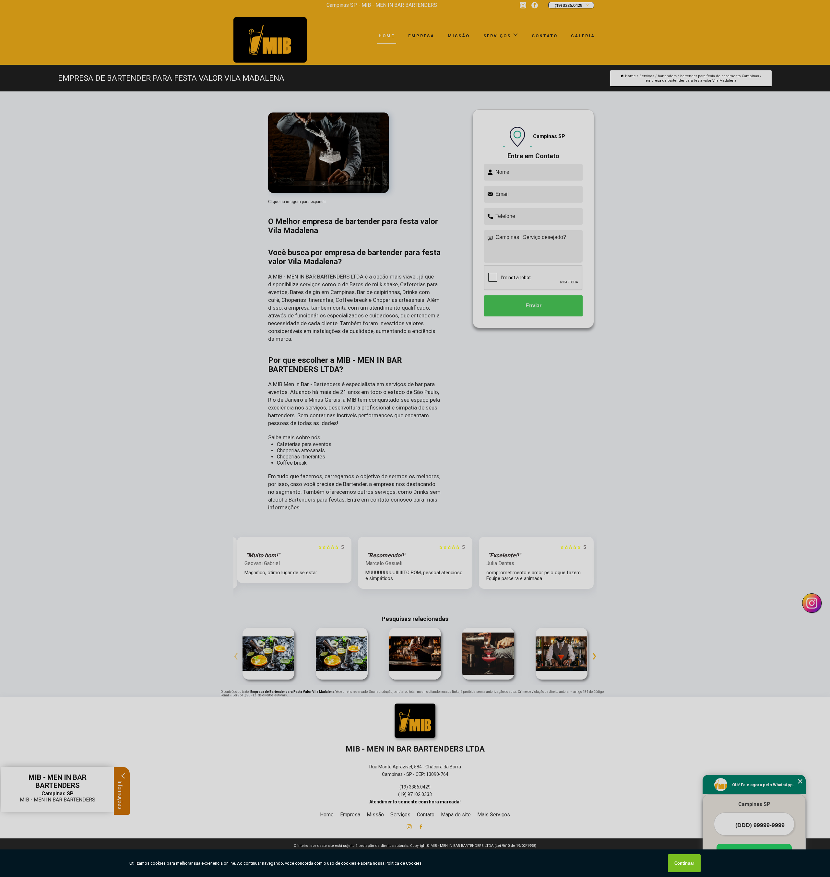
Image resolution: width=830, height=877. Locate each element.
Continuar (684, 863)
